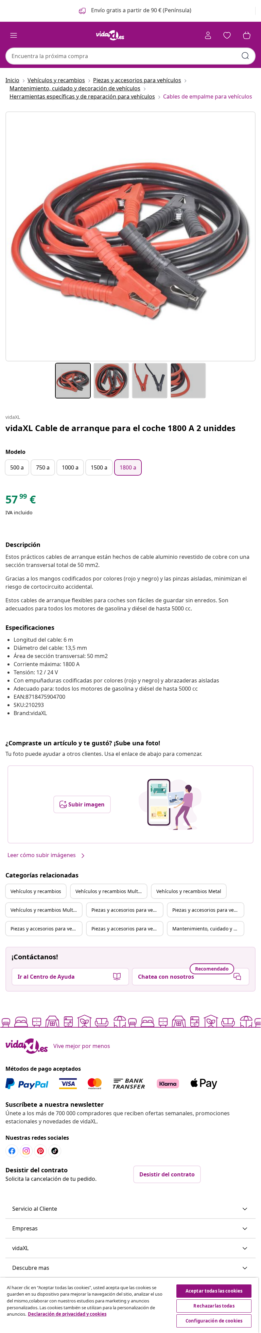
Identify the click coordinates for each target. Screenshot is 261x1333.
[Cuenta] (208, 35)
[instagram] (26, 1151)
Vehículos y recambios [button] (36, 891)
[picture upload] (170, 804)
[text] (20, 501)
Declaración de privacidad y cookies (67, 1314)
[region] (129, 1305)
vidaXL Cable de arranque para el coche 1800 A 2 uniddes (120, 427)
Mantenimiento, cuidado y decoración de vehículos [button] (208, 928)
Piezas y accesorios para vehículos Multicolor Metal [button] (127, 928)
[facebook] (11, 1151)
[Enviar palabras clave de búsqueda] (245, 55)
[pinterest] (40, 1151)
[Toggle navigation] (13, 35)
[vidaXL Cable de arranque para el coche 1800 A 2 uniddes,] (130, 236)
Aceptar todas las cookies (214, 1291)
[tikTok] (54, 1151)
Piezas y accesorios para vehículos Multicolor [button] (208, 910)
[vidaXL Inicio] (110, 35)
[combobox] (130, 56)
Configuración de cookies (214, 1321)
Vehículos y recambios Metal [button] (188, 891)
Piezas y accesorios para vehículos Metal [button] (46, 928)
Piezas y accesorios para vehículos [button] (127, 910)
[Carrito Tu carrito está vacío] (246, 35)
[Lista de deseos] (227, 35)
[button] (134, 11)
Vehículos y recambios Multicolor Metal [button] (46, 910)
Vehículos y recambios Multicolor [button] (111, 891)
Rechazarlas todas (213, 1306)
